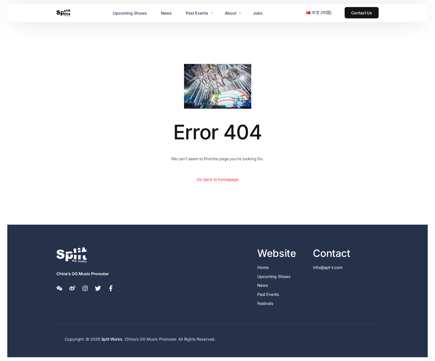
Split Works (111, 339)
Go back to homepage (217, 179)
